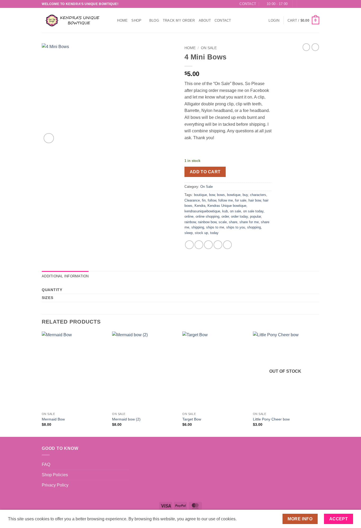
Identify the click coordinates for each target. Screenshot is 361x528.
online (188, 216)
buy (245, 195)
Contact (223, 20)
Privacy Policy (55, 485)
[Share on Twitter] (199, 244)
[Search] (111, 20)
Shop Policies (55, 475)
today (214, 233)
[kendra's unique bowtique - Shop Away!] (71, 20)
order (225, 216)
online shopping (207, 216)
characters (258, 195)
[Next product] (306, 47)
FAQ (46, 464)
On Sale (209, 48)
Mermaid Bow (53, 419)
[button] (274, 20)
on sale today (253, 211)
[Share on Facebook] (189, 244)
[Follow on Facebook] (301, 4)
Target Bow (191, 419)
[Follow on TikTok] (311, 4)
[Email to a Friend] (208, 244)
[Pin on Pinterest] (218, 244)
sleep (188, 233)
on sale (235, 211)
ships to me (215, 227)
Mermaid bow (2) (126, 419)
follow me (225, 200)
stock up (201, 233)
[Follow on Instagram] (306, 4)
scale (223, 222)
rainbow (190, 222)
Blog (154, 20)
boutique (200, 195)
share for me (249, 222)
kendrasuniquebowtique (202, 211)
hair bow (254, 200)
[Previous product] (315, 47)
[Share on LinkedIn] (227, 244)
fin (204, 200)
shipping (197, 227)
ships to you (235, 227)
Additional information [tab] (65, 276)
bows (221, 195)
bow (212, 195)
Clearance (192, 200)
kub (225, 211)
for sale (240, 200)
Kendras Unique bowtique (226, 206)
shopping (254, 227)
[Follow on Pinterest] (316, 4)
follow (212, 200)
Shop (136, 20)
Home (122, 20)
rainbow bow (207, 222)
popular (255, 216)
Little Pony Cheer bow (271, 419)
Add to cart (205, 172)
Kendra (200, 206)
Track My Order (179, 20)
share (233, 222)
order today (239, 216)
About (205, 20)
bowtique (233, 195)
